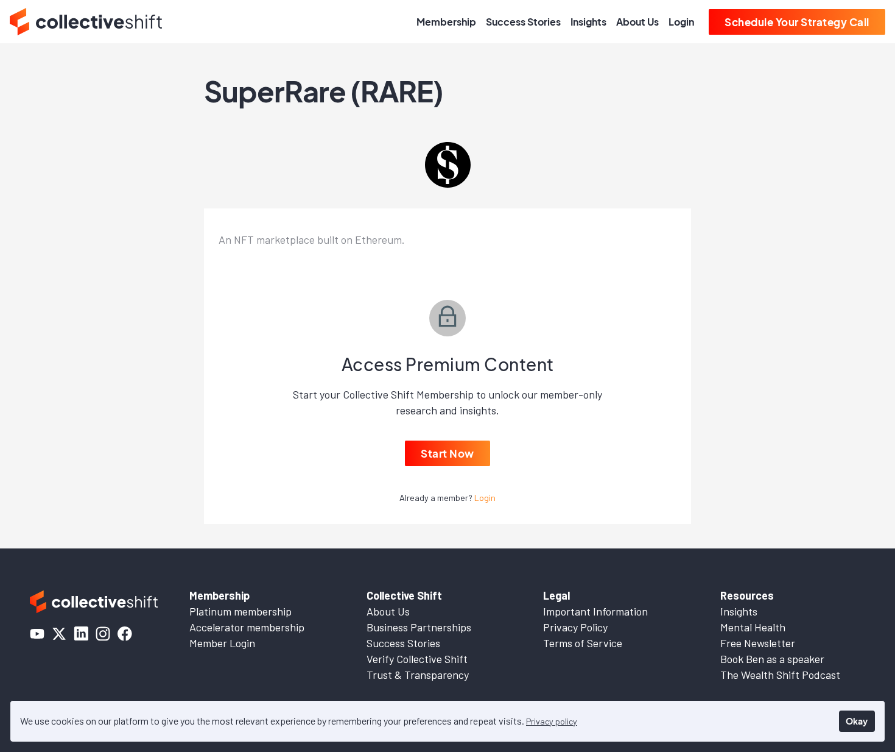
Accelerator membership (246, 627)
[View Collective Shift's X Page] (59, 634)
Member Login (222, 643)
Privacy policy (551, 721)
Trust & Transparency (418, 674)
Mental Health (752, 627)
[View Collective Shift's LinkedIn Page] (81, 634)
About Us (637, 21)
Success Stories (523, 21)
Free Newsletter (757, 643)
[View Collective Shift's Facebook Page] (125, 634)
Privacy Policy (575, 627)
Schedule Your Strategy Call (797, 22)
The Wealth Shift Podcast (780, 674)
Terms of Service (582, 643)
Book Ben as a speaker (772, 658)
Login (681, 21)
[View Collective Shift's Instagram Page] (103, 634)
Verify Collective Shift (417, 658)
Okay (857, 720)
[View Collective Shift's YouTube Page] (37, 634)
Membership (446, 21)
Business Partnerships (419, 627)
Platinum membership (240, 611)
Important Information (595, 611)
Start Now (447, 453)
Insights (588, 21)
